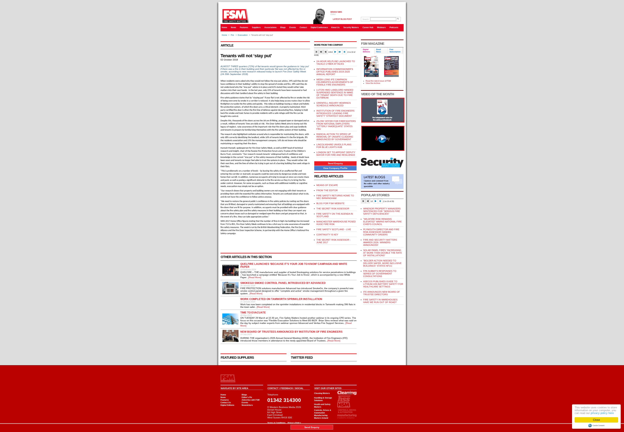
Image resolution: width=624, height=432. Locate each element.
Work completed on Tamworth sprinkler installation (281, 299)
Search (365, 19)
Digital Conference (319, 27)
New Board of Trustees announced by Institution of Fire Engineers (291, 331)
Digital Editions (227, 405)
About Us (335, 27)
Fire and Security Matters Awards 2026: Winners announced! (380, 242)
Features (244, 27)
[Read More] (254, 277)
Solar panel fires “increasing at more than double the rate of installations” (382, 253)
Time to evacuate (253, 312)
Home (224, 27)
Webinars (381, 27)
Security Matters (351, 27)
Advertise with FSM (251, 400)
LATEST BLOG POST (342, 19)
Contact (303, 27)
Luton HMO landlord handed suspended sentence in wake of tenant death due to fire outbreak (334, 94)
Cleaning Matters (322, 393)
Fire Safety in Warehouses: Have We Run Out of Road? (380, 301)
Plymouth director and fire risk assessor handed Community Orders (381, 232)
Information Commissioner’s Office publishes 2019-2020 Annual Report (334, 72)
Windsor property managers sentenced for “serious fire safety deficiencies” (382, 211)
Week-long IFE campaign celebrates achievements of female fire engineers (334, 82)
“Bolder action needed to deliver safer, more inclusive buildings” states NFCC (382, 263)
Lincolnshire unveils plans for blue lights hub (333, 145)
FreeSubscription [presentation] (395, 50)
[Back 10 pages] (321, 52)
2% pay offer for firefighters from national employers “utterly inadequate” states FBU (336, 125)
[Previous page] (325, 52)
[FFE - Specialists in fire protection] (382, 150)
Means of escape (327, 185)
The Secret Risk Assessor (332, 208)
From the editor (327, 190)
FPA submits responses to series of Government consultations (379, 274)
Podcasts (394, 27)
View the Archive (373, 83)
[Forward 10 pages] (340, 52)
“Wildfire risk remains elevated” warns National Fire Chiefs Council (382, 222)
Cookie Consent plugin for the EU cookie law (596, 425)
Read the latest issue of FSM (378, 81)
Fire (232, 35)
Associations (270, 27)
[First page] (316, 52)
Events (292, 27)
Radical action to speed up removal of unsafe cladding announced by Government (334, 137)
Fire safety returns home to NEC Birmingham (335, 196)
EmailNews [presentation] (378, 50)
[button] (335, 163)
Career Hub (368, 27)
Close (596, 419)
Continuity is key (327, 234)
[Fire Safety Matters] (382, 121)
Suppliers (256, 27)
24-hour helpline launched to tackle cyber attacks (335, 62)
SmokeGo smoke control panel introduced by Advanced (283, 283)
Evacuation (243, 35)
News (233, 27)
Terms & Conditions (276, 423)
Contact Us (226, 402)
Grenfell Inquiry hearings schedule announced (333, 104)
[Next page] (335, 52)
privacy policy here (602, 413)
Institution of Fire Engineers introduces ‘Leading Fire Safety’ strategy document (335, 113)
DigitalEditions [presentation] (366, 50)
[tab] (367, 50)
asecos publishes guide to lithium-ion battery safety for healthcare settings (383, 284)
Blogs (283, 27)
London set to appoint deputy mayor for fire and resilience (335, 153)
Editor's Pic (247, 397)
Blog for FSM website (330, 203)
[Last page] (344, 52)
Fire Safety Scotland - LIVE (333, 229)
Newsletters (247, 405)
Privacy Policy (294, 423)
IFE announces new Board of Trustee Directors (381, 293)
